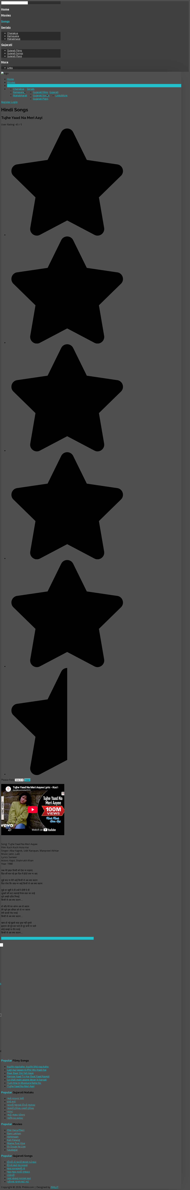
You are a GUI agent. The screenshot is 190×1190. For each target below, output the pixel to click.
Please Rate (7, 779)
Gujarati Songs (15, 53)
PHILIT (54, 1187)
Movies (6, 15)
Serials (6, 27)
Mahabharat (13, 39)
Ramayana (13, 36)
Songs (5, 21)
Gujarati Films (14, 50)
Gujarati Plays (14, 56)
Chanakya (12, 33)
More (4, 62)
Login (14, 102)
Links (10, 67)
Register (6, 102)
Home (5, 9)
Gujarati (6, 44)
